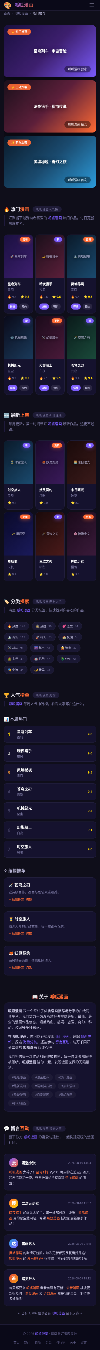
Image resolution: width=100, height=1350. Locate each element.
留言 (84, 1342)
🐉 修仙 (69, 659)
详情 (12, 306)
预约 (24, 306)
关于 (73, 1342)
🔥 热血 (16, 626)
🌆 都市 (42, 648)
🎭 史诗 (15, 670)
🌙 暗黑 (42, 670)
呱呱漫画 (21, 13)
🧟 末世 (15, 659)
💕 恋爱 (70, 626)
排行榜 (60, 1342)
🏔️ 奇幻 (16, 637)
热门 (27, 1342)
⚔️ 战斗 (15, 648)
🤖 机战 (42, 659)
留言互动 (62, 1042)
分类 (49, 1342)
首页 (7, 13)
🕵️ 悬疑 (44, 626)
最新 (38, 1342)
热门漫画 (62, 1036)
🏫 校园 (70, 637)
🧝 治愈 (69, 648)
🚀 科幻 (44, 637)
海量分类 (30, 1042)
